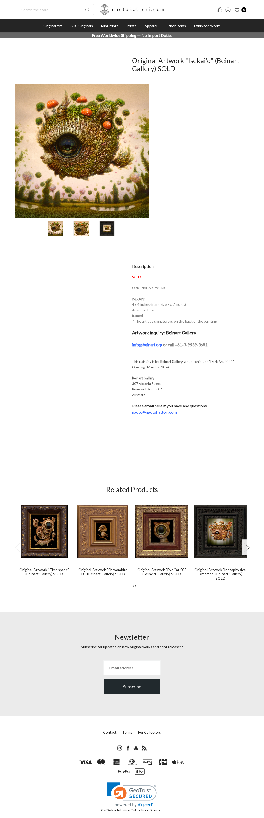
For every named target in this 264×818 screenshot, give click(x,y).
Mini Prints (109, 25)
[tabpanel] (44, 542)
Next (247, 547)
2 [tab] (134, 586)
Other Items (176, 25)
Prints (131, 25)
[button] (132, 795)
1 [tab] (130, 586)
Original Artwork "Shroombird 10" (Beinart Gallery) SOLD (103, 571)
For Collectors (149, 732)
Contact (110, 732)
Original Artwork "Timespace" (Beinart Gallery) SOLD (44, 571)
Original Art (52, 25)
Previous (17, 547)
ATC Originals (81, 25)
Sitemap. (156, 810)
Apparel (151, 25)
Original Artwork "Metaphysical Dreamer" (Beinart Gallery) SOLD (220, 574)
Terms (127, 732)
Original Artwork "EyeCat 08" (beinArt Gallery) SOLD (161, 571)
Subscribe (132, 686)
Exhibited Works (207, 25)
